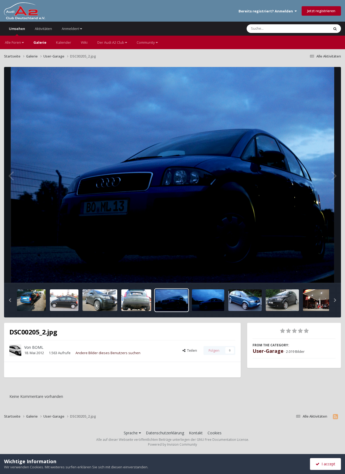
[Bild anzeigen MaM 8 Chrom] (136, 300)
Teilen (191, 350)
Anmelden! (71, 28)
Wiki (84, 42)
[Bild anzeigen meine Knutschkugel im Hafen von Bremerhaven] (64, 300)
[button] (10, 300)
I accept (327, 463)
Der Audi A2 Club (111, 42)
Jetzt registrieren (321, 10)
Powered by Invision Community (172, 444)
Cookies (215, 432)
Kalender (63, 42)
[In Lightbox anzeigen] (172, 175)
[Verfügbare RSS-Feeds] (335, 416)
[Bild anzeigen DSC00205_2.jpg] (171, 300)
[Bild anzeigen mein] (31, 300)
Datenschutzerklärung (165, 432)
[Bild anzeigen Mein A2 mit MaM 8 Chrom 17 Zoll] (99, 300)
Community (146, 42)
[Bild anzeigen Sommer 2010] (245, 300)
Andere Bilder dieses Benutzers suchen (107, 352)
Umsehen (17, 28)
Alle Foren (13, 42)
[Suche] (335, 28)
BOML (37, 347)
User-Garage (268, 351)
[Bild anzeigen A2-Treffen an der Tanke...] (317, 300)
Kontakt (196, 432)
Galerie (39, 42)
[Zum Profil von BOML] (15, 350)
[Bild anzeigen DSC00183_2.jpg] (208, 300)
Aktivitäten (43, 28)
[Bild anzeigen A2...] (282, 300)
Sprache (131, 432)
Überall (316, 28)
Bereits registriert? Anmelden (267, 11)
